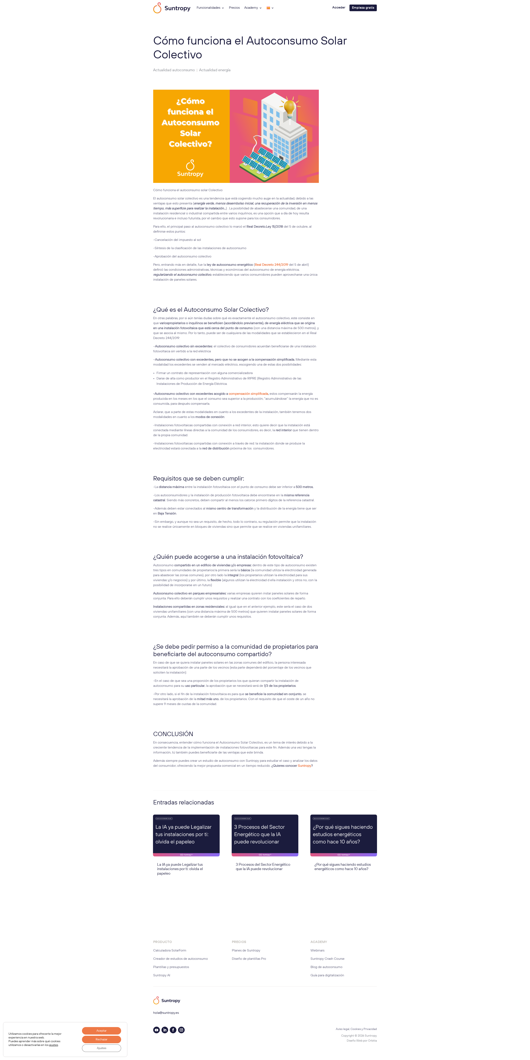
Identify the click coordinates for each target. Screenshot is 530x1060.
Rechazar (101, 1039)
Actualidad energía (215, 70)
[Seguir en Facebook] (173, 1030)
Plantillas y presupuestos (171, 967)
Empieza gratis (363, 8)
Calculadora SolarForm (169, 950)
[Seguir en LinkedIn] (164, 1030)
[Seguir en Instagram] (181, 1030)
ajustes (53, 1045)
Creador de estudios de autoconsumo (180, 959)
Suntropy (304, 766)
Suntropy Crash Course (327, 959)
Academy (251, 8)
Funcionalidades (208, 8)
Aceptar (101, 1030)
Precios (234, 8)
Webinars (317, 950)
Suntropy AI (161, 975)
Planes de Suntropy (246, 950)
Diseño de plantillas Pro (249, 959)
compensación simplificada (248, 394)
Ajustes (101, 1048)
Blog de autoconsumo (326, 967)
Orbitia (372, 1040)
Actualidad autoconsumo (174, 70)
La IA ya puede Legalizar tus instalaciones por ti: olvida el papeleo (180, 869)
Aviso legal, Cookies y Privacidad (356, 1029)
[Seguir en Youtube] (156, 1030)
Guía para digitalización (327, 975)
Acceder (338, 7)
